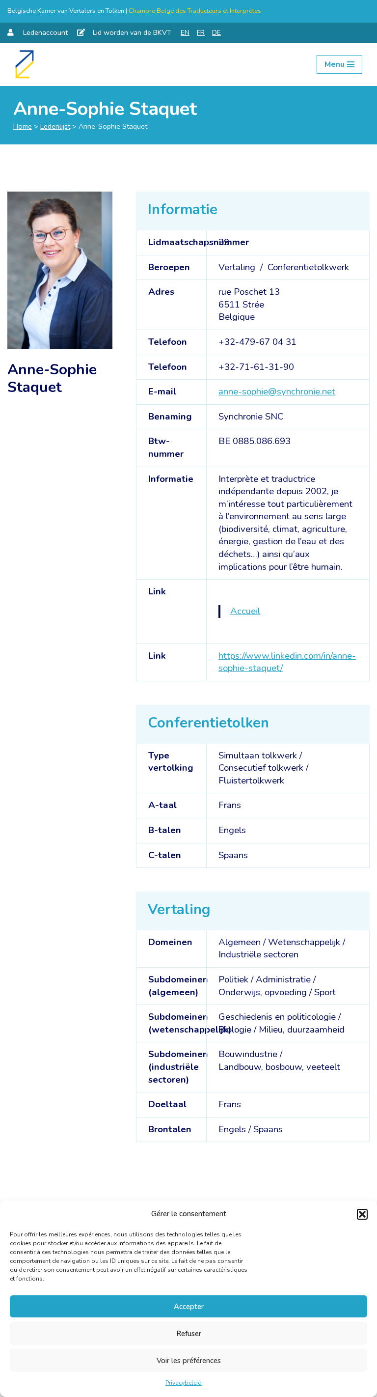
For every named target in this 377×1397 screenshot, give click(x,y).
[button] (362, 1214)
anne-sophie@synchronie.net (276, 391)
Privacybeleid (183, 1383)
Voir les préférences (189, 1361)
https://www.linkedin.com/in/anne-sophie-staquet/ (287, 662)
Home (22, 126)
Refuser (188, 1334)
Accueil (245, 611)
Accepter (189, 1307)
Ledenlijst (55, 126)
